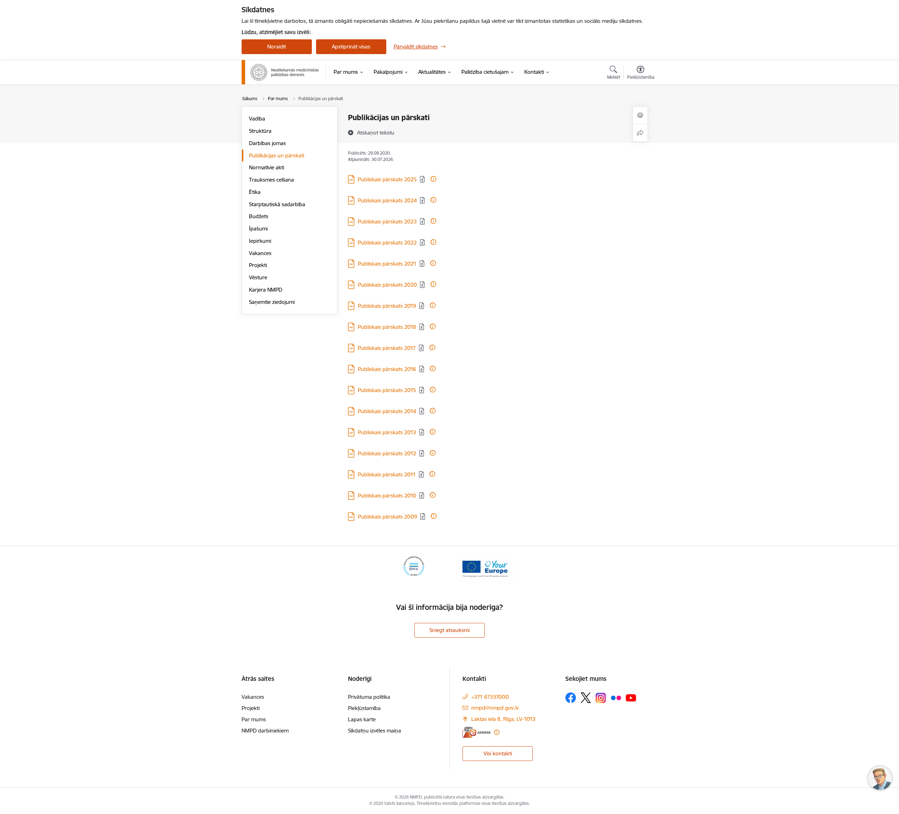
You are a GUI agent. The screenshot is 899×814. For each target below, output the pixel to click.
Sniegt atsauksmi (449, 630)
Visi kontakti (498, 753)
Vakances (260, 253)
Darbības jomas (267, 143)
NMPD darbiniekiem (265, 730)
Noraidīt (276, 46)
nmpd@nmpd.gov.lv (495, 707)
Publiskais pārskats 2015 (387, 390)
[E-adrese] (476, 732)
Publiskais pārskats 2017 (387, 348)
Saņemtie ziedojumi (272, 302)
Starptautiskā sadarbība (277, 204)
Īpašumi (258, 228)
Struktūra (260, 131)
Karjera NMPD (265, 289)
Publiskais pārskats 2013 (387, 432)
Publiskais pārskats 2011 (387, 474)
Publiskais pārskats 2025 (387, 179)
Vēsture (258, 277)
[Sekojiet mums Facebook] (570, 697)
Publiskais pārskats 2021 (387, 263)
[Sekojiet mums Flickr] (616, 697)
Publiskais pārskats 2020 (387, 284)
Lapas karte (362, 719)
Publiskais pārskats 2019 (387, 305)
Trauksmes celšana (271, 179)
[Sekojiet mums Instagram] (601, 698)
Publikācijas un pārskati (276, 155)
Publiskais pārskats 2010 (387, 495)
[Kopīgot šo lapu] (640, 133)
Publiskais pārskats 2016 (387, 369)
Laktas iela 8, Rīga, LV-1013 (503, 719)
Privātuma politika (369, 696)
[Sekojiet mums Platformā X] (585, 697)
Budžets (258, 216)
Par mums (254, 719)
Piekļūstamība (364, 708)
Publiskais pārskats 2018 (387, 327)
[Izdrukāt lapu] (640, 115)
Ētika (255, 192)
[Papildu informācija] (433, 179)
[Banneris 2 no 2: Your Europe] (485, 568)
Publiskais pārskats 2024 (387, 200)
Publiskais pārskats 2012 (387, 453)
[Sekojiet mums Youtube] (631, 697)
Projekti (258, 265)
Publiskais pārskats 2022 (387, 242)
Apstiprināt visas (351, 46)
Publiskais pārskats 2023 (387, 221)
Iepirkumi (260, 240)
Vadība (257, 118)
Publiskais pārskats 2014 (387, 411)
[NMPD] (284, 72)
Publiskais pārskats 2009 (387, 516)
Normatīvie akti (266, 167)
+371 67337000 (490, 696)
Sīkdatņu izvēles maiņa (374, 730)
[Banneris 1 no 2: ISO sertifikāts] (414, 568)
